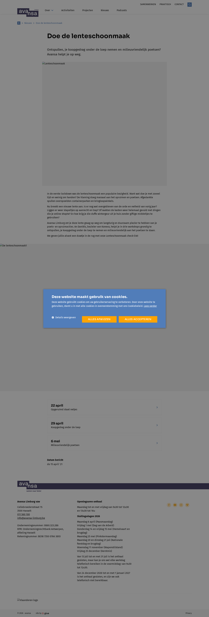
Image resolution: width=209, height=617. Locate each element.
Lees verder (150, 306)
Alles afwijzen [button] (99, 319)
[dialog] (104, 308)
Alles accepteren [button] (138, 319)
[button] (64, 317)
